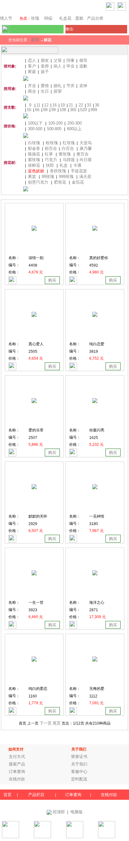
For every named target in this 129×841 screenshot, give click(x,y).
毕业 (70, 66)
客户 (32, 66)
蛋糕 (79, 18)
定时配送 (79, 779)
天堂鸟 (86, 142)
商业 (32, 91)
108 (62, 109)
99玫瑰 (48, 176)
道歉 (83, 66)
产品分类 (95, 18)
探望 (58, 91)
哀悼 (83, 85)
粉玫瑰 (52, 142)
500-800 (54, 128)
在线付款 (17, 779)
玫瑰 (35, 18)
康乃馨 (86, 148)
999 (93, 109)
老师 (45, 66)
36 (97, 105)
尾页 (57, 723)
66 (37, 109)
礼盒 (63, 165)
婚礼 (58, 85)
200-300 (74, 123)
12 (46, 105)
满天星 (85, 176)
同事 (70, 60)
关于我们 (79, 764)
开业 (32, 85)
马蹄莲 (69, 159)
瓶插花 (34, 154)
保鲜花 (34, 165)
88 (45, 109)
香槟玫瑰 (58, 171)
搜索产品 (17, 764)
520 (83, 109)
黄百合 (82, 154)
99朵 (48, 18)
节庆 (70, 85)
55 (29, 109)
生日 (45, 91)
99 (53, 109)
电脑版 (76, 811)
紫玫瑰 (34, 159)
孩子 (45, 71)
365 (73, 109)
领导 (83, 60)
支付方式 (17, 756)
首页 (35, 39)
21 (71, 105)
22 (81, 105)
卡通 (77, 165)
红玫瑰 (69, 142)
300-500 (35, 128)
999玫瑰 (66, 176)
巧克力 (51, 159)
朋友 (45, 60)
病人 (58, 66)
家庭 (32, 71)
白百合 (68, 148)
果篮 (32, 176)
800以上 (74, 128)
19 (62, 105)
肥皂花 (60, 182)
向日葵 (86, 159)
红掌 (49, 154)
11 (38, 105)
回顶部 (59, 811)
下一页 (45, 723)
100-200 (55, 123)
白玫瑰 (34, 142)
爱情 (45, 85)
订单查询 (17, 771)
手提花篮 (79, 171)
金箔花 (78, 182)
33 (89, 105)
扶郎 (50, 165)
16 (54, 105)
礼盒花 (65, 18)
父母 (58, 60)
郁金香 (34, 148)
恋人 (32, 60)
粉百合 (51, 148)
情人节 (6, 18)
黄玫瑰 (65, 154)
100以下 (35, 123)
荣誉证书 (79, 756)
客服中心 (79, 771)
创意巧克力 (38, 182)
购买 (52, 280)
